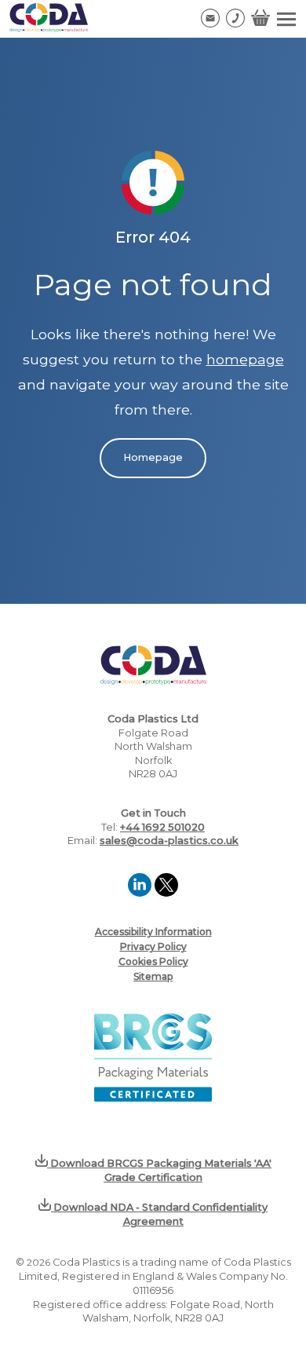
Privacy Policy (153, 946)
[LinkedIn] (141, 892)
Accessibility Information (153, 932)
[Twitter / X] (166, 892)
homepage (245, 359)
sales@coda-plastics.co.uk (169, 840)
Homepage (153, 457)
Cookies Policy (153, 961)
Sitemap (153, 976)
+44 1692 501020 (162, 827)
